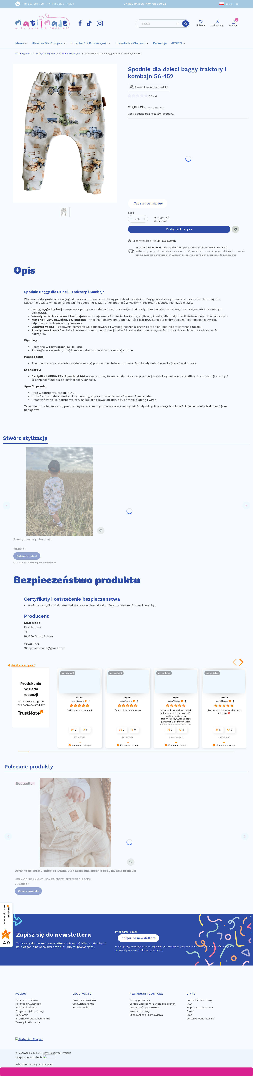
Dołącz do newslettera (138, 938)
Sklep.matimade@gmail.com (44, 648)
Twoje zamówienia (84, 1000)
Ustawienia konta (83, 1003)
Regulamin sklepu (26, 1007)
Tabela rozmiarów (148, 203)
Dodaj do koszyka (179, 229)
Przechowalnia (81, 1007)
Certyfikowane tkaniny (200, 1018)
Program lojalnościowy (29, 1011)
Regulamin (21, 1014)
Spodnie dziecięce (69, 53)
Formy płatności (139, 1000)
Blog (189, 1014)
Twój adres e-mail (126, 931)
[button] (185, 23)
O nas (190, 1011)
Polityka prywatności (28, 1003)
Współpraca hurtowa (200, 1007)
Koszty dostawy (139, 1011)
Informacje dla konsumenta (32, 1018)
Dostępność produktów (144, 1007)
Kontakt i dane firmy (199, 1000)
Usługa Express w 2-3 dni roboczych (152, 1003)
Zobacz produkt (26, 555)
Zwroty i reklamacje (27, 1022)
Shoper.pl (44, 1064)
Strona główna (23, 53)
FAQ (189, 1003)
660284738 (31, 643)
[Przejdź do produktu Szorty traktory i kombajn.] (59, 491)
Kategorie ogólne (45, 53)
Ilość (131, 212)
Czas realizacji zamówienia (146, 1014)
